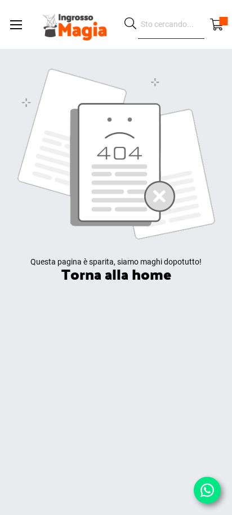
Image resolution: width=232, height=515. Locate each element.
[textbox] (171, 25)
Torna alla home (116, 274)
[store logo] (74, 24)
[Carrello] (217, 25)
